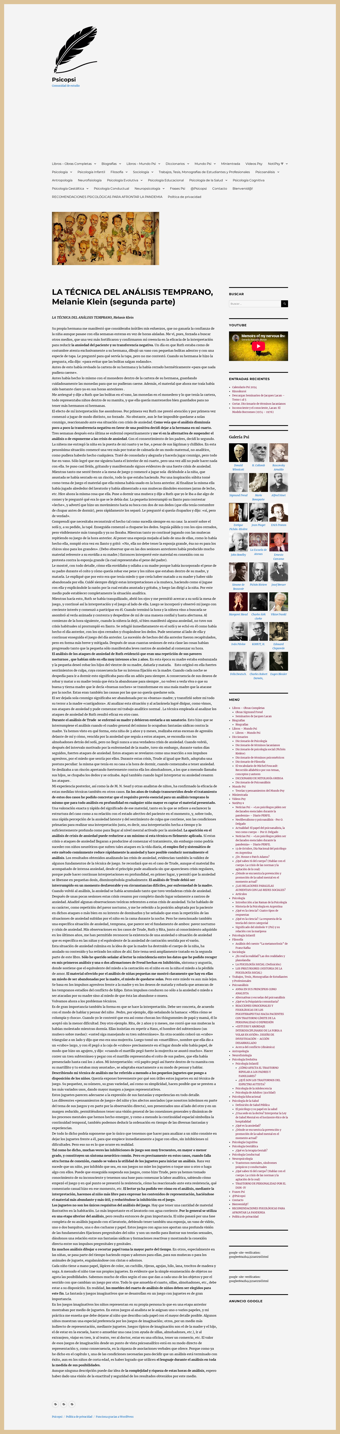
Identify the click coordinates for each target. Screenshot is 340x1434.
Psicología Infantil (91, 172)
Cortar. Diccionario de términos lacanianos (259, 403)
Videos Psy (254, 164)
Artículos (241, 894)
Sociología (141, 172)
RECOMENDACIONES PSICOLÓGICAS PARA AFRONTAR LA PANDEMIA (107, 197)
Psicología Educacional (166, 180)
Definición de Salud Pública (253, 1105)
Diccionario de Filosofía (250, 761)
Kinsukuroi (239, 391)
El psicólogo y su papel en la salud (256, 1109)
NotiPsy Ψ (275, 164)
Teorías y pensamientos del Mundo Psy (260, 790)
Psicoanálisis (265, 172)
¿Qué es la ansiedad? (248, 1125)
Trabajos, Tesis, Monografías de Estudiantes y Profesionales (204, 172)
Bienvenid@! (243, 188)
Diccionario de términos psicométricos (260, 757)
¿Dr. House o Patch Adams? (252, 857)
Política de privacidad (184, 197)
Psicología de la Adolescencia (254, 1088)
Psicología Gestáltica (68, 188)
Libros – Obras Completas (72, 164)
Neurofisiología (90, 180)
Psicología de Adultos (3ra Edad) (256, 1092)
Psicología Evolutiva (122, 180)
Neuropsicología (147, 188)
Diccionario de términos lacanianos (258, 745)
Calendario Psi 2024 (244, 387)
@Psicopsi (199, 188)
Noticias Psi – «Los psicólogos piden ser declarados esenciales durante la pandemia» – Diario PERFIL (261, 811)
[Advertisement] (171, 128)
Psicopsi (64, 79)
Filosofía (117, 172)
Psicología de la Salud (206, 180)
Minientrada (230, 164)
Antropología (62, 180)
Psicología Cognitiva (248, 180)
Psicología (60, 172)
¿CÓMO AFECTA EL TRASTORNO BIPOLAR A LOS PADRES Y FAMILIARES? (258, 1072)
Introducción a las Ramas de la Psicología (261, 902)
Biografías (109, 164)
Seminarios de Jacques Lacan (254, 716)
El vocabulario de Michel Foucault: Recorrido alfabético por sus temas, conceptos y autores (258, 770)
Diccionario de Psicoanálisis (253, 782)
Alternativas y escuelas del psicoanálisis (260, 997)
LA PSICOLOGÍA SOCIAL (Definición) (258, 964)
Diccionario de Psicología (251, 741)
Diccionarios (175, 164)
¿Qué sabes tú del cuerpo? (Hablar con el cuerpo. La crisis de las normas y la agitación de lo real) (260, 865)
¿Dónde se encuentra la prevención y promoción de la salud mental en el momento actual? (258, 877)
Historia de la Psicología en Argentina (259, 906)
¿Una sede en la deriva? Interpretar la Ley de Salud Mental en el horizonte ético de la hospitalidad (262, 1117)
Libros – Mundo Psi (141, 164)
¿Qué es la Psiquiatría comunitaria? (257, 1001)
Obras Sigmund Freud (249, 712)
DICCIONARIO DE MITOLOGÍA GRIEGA (259, 778)
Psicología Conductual (111, 188)
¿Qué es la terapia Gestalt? (251, 1150)
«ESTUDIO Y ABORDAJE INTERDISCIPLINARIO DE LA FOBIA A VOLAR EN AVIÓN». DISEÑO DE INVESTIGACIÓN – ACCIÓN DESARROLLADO (259, 1035)
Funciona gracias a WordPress (115, 1416)
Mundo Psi (203, 164)
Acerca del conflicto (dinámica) (255, 1047)
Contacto (219, 188)
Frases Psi (177, 188)
